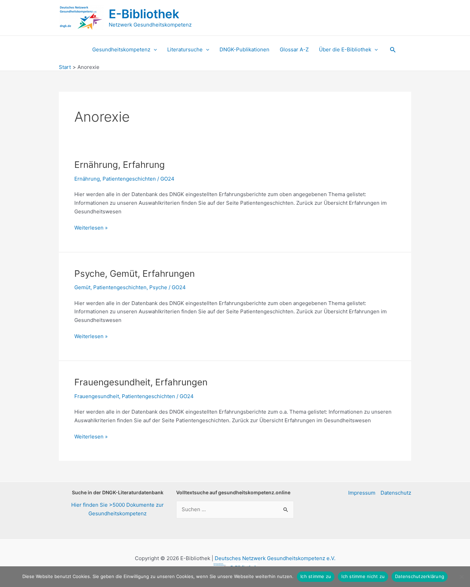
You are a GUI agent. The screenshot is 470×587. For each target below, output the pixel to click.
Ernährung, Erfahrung (119, 164)
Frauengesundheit (96, 396)
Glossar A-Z (294, 49)
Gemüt (82, 287)
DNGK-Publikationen (244, 49)
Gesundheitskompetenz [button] (121, 49)
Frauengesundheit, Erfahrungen (140, 382)
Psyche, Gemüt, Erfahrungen (134, 273)
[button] (153, 49)
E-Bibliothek (144, 14)
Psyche (158, 287)
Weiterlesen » (91, 228)
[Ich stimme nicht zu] (461, 576)
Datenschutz (396, 492)
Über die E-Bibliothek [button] (345, 49)
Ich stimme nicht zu (363, 576)
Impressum (361, 492)
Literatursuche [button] (185, 49)
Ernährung (87, 178)
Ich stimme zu (315, 576)
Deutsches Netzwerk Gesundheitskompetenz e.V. (275, 558)
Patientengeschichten (129, 178)
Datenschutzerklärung (419, 576)
